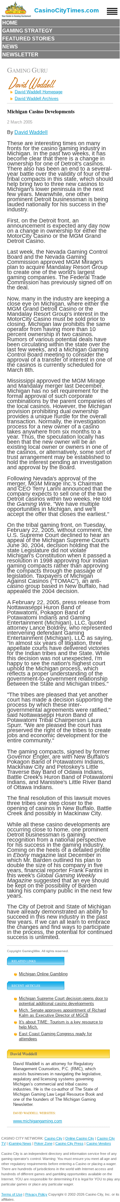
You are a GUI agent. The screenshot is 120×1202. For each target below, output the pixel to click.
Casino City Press (69, 1143)
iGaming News (20, 1143)
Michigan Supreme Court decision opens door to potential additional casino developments (63, 1001)
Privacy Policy (36, 1194)
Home (10, 22)
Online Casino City (79, 1138)
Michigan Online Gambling (43, 974)
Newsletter (20, 54)
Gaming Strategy (27, 30)
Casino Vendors (98, 1143)
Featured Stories (28, 38)
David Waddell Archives (37, 98)
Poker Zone (43, 1143)
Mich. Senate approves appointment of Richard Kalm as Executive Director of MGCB (62, 1013)
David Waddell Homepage (38, 91)
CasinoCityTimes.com (66, 10)
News (10, 46)
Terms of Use (11, 1194)
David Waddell (31, 132)
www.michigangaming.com (37, 1121)
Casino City (53, 1138)
